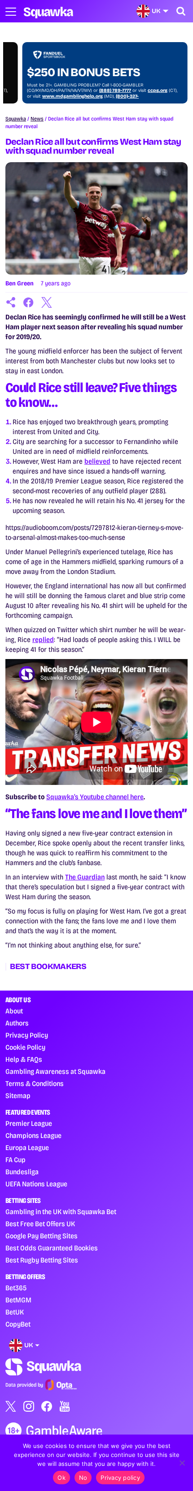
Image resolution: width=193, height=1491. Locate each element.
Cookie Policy (25, 1047)
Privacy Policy (26, 1035)
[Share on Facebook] (28, 302)
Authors (17, 1023)
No (83, 1477)
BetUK (14, 1312)
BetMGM (18, 1300)
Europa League (27, 1147)
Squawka (15, 119)
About (14, 1011)
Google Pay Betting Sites (41, 1236)
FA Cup (15, 1159)
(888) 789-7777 (98, 90)
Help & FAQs (23, 1059)
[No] (181, 1462)
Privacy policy (120, 1477)
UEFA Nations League (36, 1184)
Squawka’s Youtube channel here (95, 797)
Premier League (28, 1123)
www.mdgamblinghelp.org (55, 96)
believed (97, 461)
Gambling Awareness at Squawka (55, 1071)
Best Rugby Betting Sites (41, 1260)
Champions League (33, 1135)
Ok (61, 1477)
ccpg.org (140, 90)
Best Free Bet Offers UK (40, 1224)
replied (43, 639)
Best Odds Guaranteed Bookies (51, 1248)
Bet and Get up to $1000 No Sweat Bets (79, 66)
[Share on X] (46, 302)
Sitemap (18, 1095)
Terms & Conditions (34, 1083)
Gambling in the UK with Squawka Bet (60, 1211)
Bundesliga (22, 1172)
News (37, 119)
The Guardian (85, 877)
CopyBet (18, 1324)
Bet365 (15, 1288)
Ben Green (19, 283)
